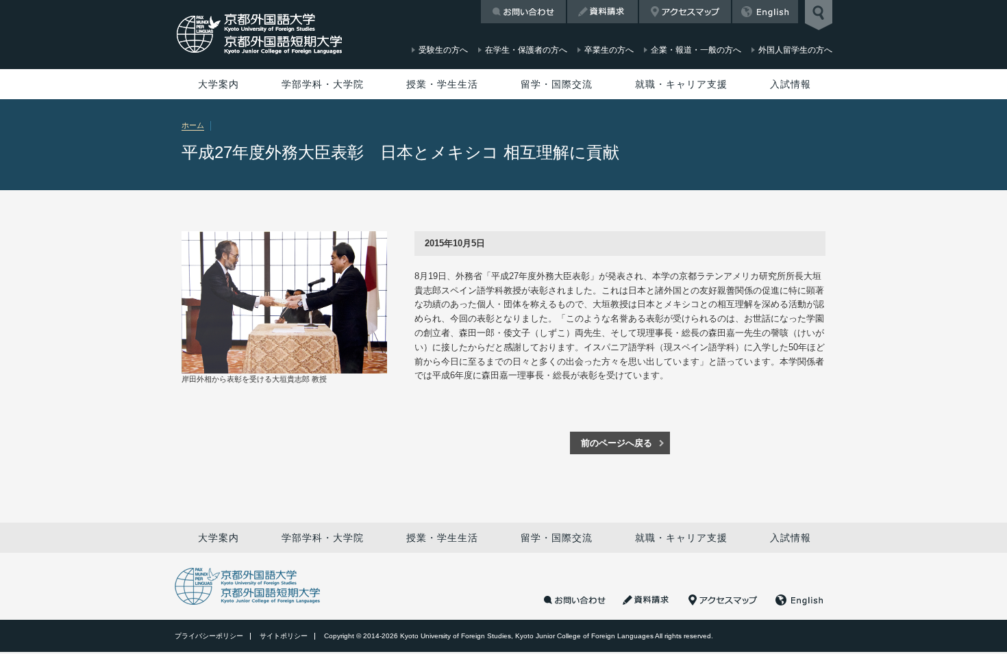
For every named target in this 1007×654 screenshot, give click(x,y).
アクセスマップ (685, 11)
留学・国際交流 (557, 84)
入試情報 (790, 84)
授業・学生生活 (442, 84)
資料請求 (602, 11)
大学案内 (218, 84)
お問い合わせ (523, 11)
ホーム (193, 125)
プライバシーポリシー (209, 636)
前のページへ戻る (616, 443)
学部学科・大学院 (323, 84)
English (765, 11)
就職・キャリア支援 (681, 84)
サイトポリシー (284, 636)
